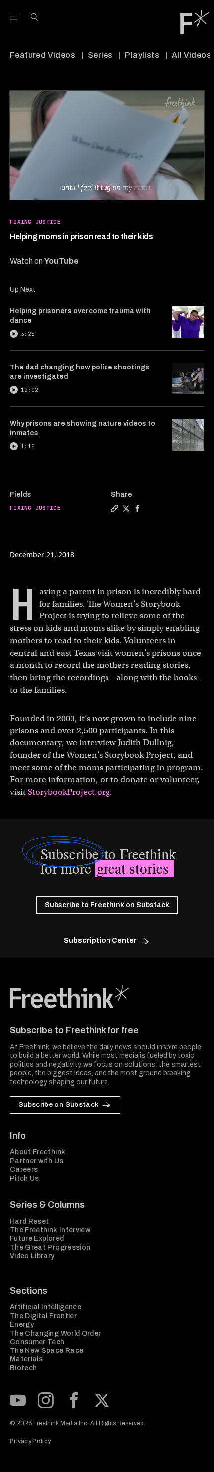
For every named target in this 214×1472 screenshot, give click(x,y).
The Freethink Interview (50, 1230)
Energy (22, 1324)
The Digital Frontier (43, 1316)
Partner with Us (36, 1161)
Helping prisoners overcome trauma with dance (80, 315)
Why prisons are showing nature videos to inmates (82, 428)
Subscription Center (100, 940)
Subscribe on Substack (58, 1104)
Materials (26, 1359)
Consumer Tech (37, 1342)
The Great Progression (50, 1247)
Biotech (23, 1368)
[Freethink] (194, 22)
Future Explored (37, 1238)
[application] (107, 145)
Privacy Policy (30, 1441)
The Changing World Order (55, 1333)
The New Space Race (46, 1350)
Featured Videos (42, 55)
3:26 (28, 333)
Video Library (32, 1256)
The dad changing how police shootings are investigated (80, 372)
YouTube (61, 261)
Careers (24, 1169)
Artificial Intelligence (45, 1307)
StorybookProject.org (69, 792)
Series (100, 55)
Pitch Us (24, 1178)
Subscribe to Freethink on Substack (107, 905)
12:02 (29, 389)
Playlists (142, 55)
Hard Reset (29, 1221)
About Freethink (37, 1152)
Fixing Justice (35, 221)
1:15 (28, 446)
